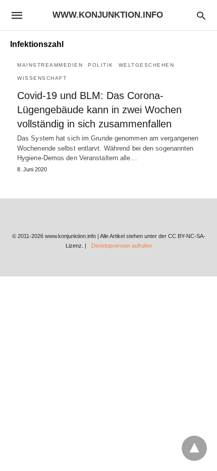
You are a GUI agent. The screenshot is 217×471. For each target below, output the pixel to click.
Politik (101, 65)
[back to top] (194, 448)
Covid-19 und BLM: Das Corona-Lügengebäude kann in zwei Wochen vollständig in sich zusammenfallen (99, 109)
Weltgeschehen (147, 65)
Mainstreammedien (50, 65)
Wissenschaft (42, 78)
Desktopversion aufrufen (121, 246)
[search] (201, 15)
